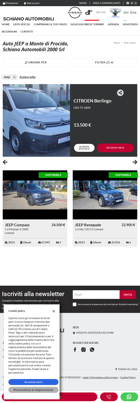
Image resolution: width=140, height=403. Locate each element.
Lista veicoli (21, 24)
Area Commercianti (106, 3)
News (83, 3)
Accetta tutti (33, 382)
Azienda (113, 24)
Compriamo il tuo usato (50, 24)
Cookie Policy (128, 377)
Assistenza (130, 24)
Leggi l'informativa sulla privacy (100, 377)
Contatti (27, 31)
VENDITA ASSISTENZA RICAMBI (94, 332)
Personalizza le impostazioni (33, 389)
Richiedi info (115, 148)
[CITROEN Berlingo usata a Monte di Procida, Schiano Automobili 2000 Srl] (36, 120)
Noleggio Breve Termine (87, 24)
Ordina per (37, 62)
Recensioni (9, 31)
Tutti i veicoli (130, 43)
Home (6, 24)
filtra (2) (103, 62)
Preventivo (12, 3)
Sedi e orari (33, 3)
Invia (128, 294)
